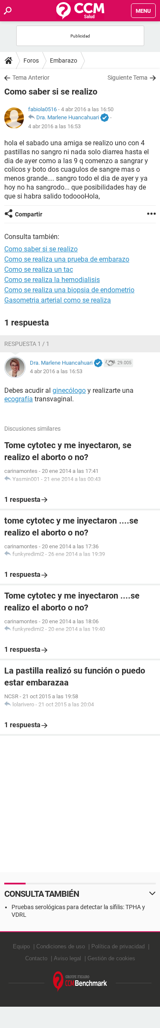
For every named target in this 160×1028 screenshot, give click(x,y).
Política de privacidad (118, 946)
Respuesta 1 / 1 (26, 343)
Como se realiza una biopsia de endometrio (69, 290)
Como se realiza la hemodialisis (52, 280)
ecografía (18, 399)
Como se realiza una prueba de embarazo (66, 259)
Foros (31, 60)
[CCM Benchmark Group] (80, 981)
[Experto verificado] (104, 118)
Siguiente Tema (128, 77)
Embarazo (63, 60)
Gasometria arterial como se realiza (57, 300)
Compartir (28, 214)
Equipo (21, 946)
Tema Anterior (30, 77)
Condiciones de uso (60, 946)
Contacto (36, 958)
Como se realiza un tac (38, 269)
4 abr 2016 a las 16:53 (54, 126)
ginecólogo (69, 390)
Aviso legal (67, 958)
